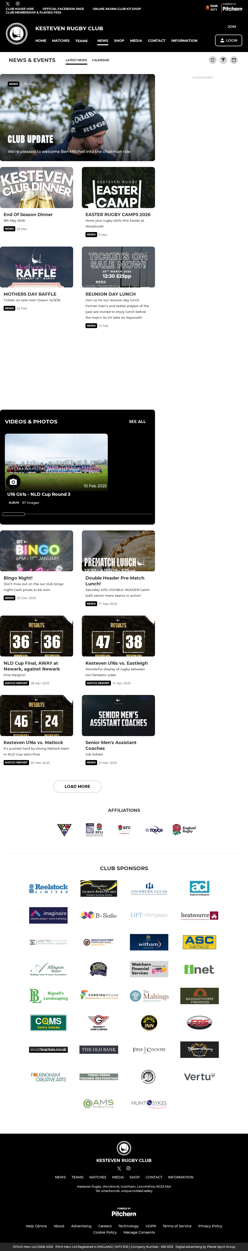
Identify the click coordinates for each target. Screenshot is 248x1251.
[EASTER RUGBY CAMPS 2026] (118, 187)
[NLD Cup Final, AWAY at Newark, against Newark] (36, 636)
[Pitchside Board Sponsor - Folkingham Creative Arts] (48, 1077)
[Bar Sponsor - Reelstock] (48, 889)
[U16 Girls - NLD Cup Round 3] (56, 462)
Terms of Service (177, 1226)
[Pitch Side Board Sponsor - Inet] (199, 970)
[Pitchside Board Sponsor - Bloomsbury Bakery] (199, 1050)
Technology (128, 1226)
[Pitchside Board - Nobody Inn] (149, 1024)
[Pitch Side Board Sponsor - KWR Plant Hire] (98, 970)
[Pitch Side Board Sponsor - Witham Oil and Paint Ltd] (149, 943)
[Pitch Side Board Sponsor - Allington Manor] (48, 970)
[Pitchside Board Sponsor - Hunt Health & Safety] (149, 1104)
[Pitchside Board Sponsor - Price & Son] (149, 1077)
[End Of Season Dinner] (36, 187)
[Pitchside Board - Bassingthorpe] (199, 997)
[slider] (13, 514)
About (59, 1226)
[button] (40, 40)
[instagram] (18, 4)
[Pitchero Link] (232, 10)
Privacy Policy (210, 1226)
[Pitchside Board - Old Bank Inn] (98, 1050)
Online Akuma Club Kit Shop (117, 9)
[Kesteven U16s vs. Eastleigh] (118, 636)
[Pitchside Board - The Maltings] (149, 997)
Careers (105, 1226)
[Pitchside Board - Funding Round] (98, 997)
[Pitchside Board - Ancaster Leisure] (98, 889)
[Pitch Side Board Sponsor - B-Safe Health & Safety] (98, 916)
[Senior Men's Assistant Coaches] (118, 715)
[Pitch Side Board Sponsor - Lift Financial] (149, 916)
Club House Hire (20, 9)
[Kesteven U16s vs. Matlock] (36, 715)
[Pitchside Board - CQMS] (48, 1024)
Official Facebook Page (63, 9)
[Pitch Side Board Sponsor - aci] (199, 889)
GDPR (151, 1226)
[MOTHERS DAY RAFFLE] (36, 267)
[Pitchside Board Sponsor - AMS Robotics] (98, 1104)
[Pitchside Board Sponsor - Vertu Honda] (199, 1077)
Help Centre (36, 1226)
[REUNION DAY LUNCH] (118, 267)
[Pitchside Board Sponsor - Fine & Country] (149, 1050)
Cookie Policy (105, 1232)
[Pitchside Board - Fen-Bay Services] (199, 1024)
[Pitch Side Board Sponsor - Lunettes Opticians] (48, 943)
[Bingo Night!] (36, 551)
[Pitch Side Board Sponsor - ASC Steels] (199, 943)
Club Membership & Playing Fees (33, 12)
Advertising (81, 1226)
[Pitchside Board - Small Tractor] (48, 1050)
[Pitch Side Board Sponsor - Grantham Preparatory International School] (98, 943)
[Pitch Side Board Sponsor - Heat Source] (199, 916)
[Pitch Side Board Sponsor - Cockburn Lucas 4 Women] (149, 889)
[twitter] (8, 4)
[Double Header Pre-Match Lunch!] (118, 551)
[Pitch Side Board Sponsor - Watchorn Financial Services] (149, 970)
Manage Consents (139, 1232)
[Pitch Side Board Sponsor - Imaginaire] (48, 916)
